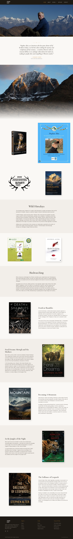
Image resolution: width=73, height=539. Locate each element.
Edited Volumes (40, 528)
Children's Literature (41, 526)
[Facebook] (7, 531)
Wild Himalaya (56, 528)
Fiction (39, 523)
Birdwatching (56, 526)
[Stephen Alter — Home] (8, 2)
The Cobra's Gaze (57, 523)
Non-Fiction (40, 525)
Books (53, 2)
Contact (66, 2)
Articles (60, 2)
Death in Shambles (57, 525)
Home (45, 2)
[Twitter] (5, 531)
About (49, 2)
